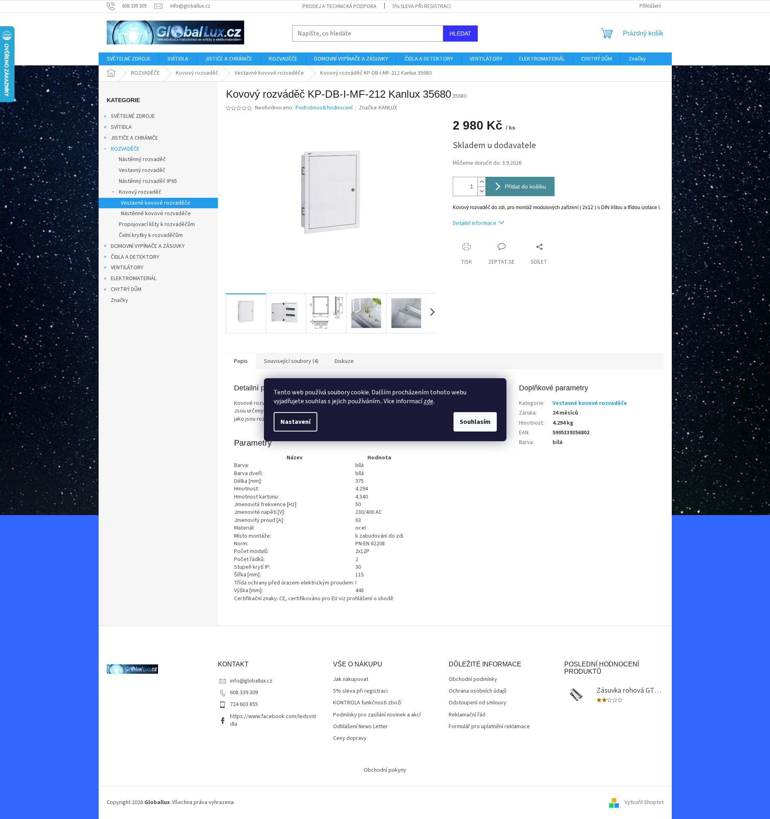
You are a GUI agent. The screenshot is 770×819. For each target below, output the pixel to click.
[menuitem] (129, 58)
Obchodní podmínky (473, 679)
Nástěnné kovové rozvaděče (156, 213)
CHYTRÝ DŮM (126, 289)
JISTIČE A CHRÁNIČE (134, 138)
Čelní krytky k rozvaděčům (151, 235)
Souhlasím (475, 421)
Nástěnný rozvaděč (142, 159)
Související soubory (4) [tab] (291, 361)
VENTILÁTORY (127, 268)
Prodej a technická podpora (339, 6)
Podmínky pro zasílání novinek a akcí (377, 715)
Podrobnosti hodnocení (323, 108)
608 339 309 (244, 693)
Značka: (378, 108)
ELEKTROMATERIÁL (133, 278)
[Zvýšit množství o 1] (481, 181)
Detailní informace (474, 223)
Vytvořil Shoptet (644, 802)
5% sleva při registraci (421, 6)
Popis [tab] (241, 361)
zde (428, 401)
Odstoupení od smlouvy (477, 703)
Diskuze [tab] (344, 361)
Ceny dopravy (350, 738)
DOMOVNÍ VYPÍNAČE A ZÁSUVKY (148, 246)
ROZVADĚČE (125, 149)
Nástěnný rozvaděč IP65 (148, 181)
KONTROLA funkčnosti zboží (367, 703)
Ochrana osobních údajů (477, 691)
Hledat (460, 33)
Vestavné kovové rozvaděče (155, 203)
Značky (119, 300)
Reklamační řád (467, 715)
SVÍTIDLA (121, 127)
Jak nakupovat (350, 679)
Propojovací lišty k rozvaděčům (157, 224)
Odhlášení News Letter (360, 727)
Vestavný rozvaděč (142, 170)
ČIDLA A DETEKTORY (135, 257)
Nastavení (295, 421)
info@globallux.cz (251, 681)
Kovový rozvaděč (140, 192)
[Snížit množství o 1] (481, 191)
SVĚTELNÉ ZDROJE (133, 116)
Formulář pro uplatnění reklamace (489, 727)
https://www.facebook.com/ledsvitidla (273, 720)
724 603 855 (244, 704)
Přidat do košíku (525, 186)
